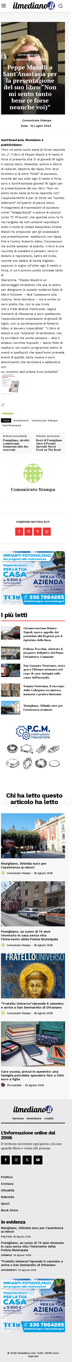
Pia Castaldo (14, 1085)
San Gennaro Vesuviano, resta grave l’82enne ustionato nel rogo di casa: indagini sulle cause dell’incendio (44, 671)
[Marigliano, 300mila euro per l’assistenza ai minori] (10, 707)
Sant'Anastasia (11, 425)
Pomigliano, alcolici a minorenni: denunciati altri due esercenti (16, 445)
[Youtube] (38, 1160)
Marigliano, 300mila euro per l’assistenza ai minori (43, 707)
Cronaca (6, 1255)
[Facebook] (19, 532)
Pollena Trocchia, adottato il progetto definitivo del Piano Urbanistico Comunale (43, 653)
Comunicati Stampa (30, 59)
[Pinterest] (38, 532)
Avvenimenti (28, 54)
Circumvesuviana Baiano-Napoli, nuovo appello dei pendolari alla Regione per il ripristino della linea (42, 634)
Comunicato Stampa (36, 120)
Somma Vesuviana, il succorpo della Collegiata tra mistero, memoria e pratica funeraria (43, 690)
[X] (28, 532)
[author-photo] (3, 873)
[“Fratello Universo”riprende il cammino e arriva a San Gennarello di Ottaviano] (33, 975)
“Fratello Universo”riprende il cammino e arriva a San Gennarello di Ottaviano (32, 1005)
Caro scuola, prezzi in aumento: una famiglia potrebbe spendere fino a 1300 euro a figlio (32, 1075)
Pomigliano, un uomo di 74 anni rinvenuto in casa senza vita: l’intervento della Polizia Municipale (29, 935)
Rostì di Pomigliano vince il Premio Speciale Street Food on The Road (49, 445)
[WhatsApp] (47, 532)
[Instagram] (16, 1160)
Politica (6, 1236)
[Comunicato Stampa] (33, 473)
